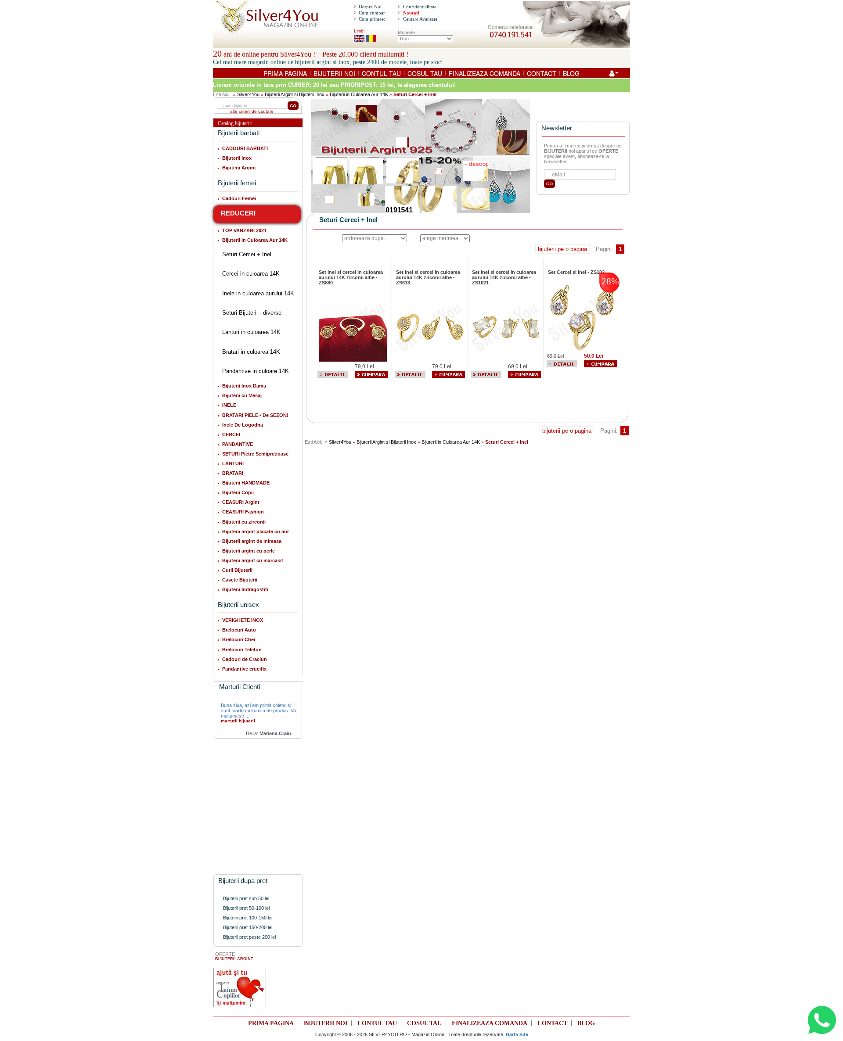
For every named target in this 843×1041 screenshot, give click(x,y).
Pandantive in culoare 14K (255, 371)
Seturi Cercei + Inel (246, 254)
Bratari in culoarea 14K (251, 351)
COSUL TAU (424, 73)
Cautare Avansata (420, 19)
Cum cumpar (372, 12)
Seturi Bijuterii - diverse (251, 312)
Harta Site (517, 1034)
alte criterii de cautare (252, 111)
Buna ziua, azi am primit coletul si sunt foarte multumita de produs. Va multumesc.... (258, 710)
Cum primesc (372, 19)
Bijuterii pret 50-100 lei (246, 908)
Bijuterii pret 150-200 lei (247, 927)
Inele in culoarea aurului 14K (258, 293)
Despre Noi (370, 6)
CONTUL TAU (381, 73)
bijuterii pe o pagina (562, 249)
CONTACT (541, 73)
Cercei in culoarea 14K (251, 273)
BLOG (571, 73)
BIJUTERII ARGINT (234, 959)
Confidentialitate (419, 6)
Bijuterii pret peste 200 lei (249, 937)
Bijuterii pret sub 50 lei (246, 898)
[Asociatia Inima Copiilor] (239, 987)
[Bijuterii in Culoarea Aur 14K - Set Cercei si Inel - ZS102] (582, 316)
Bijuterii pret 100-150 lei (247, 917)
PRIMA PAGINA (285, 73)
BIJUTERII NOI (334, 73)
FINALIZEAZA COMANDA (484, 73)
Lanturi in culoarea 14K (251, 332)
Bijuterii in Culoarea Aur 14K (359, 94)
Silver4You (248, 94)
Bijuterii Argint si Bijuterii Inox (294, 94)
